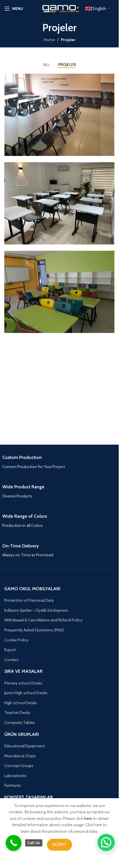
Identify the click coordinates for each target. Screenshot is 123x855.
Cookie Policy (16, 640)
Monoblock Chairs (20, 755)
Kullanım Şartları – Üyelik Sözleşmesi (36, 610)
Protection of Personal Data (28, 600)
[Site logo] (59, 8)
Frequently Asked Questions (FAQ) (34, 630)
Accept (59, 844)
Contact (11, 659)
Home (49, 39)
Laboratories (15, 775)
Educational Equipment (24, 745)
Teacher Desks (17, 712)
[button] (106, 842)
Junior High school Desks (25, 692)
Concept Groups (18, 765)
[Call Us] (13, 843)
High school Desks (20, 702)
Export (10, 649)
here (88, 818)
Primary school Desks (23, 683)
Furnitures (12, 785)
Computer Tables (19, 722)
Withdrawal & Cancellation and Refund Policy (43, 620)
